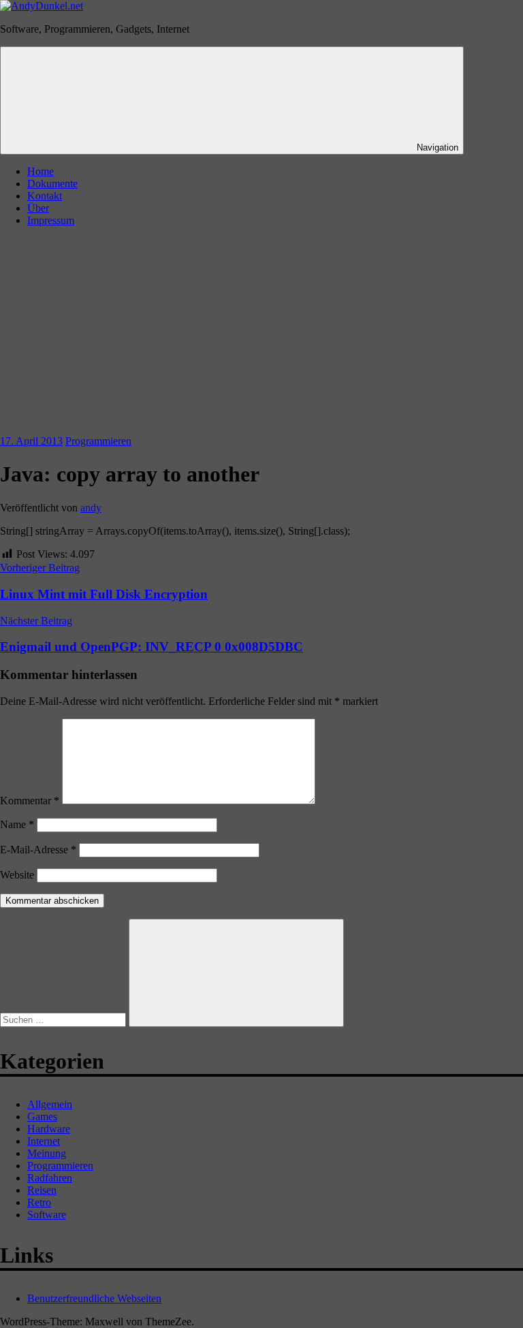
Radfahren (49, 1178)
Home (40, 171)
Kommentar (29, 800)
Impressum (50, 220)
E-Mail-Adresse (38, 849)
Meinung (46, 1153)
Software (46, 1214)
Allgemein (49, 1104)
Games (42, 1116)
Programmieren (98, 441)
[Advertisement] (261, 333)
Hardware (48, 1129)
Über (38, 208)
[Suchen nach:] (64, 1019)
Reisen (42, 1190)
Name (17, 824)
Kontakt (44, 196)
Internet (43, 1141)
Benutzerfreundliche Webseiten (94, 1298)
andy (90, 507)
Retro (39, 1202)
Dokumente (52, 183)
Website (17, 875)
